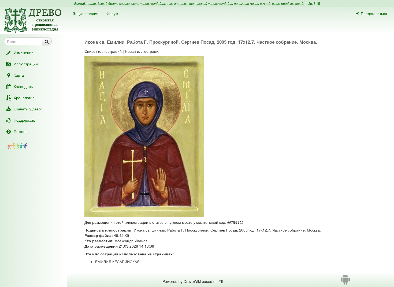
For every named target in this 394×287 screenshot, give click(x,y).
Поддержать (24, 120)
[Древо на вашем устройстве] (345, 281)
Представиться (374, 13)
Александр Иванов (131, 240)
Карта (19, 75)
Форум (112, 13)
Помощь (21, 131)
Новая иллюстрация (143, 51)
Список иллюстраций (103, 51)
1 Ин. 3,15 (312, 3)
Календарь (23, 86)
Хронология (24, 97)
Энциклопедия (85, 13)
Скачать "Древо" (28, 108)
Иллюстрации (26, 63)
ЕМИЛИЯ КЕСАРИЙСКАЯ (117, 261)
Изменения (24, 52)
